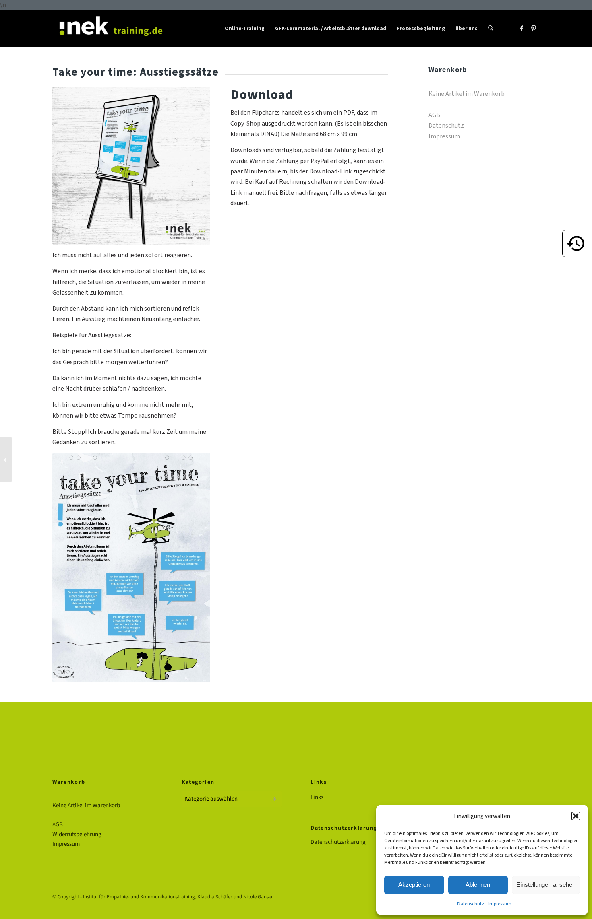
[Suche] (491, 28)
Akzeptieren (414, 884)
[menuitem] (244, 28)
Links (316, 797)
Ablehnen (478, 884)
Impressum (499, 903)
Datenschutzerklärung (338, 842)
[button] (576, 816)
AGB (434, 115)
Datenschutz (470, 903)
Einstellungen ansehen (545, 884)
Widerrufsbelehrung (76, 834)
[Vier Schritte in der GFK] (6, 459)
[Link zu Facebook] (521, 28)
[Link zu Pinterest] (534, 28)
